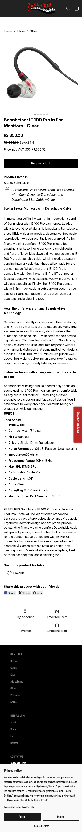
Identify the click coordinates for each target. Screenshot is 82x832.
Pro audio (15, 695)
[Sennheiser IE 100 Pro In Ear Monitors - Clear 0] (41, 74)
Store (21, 31)
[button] (41, 8)
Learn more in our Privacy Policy (19, 807)
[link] (41, 824)
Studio (13, 702)
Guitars (13, 668)
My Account (25, 617)
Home (8, 31)
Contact (14, 743)
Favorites (24, 631)
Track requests (57, 617)
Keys (12, 674)
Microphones (16, 681)
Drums (13, 661)
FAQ (12, 736)
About (13, 722)
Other (33, 31)
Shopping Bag (57, 631)
